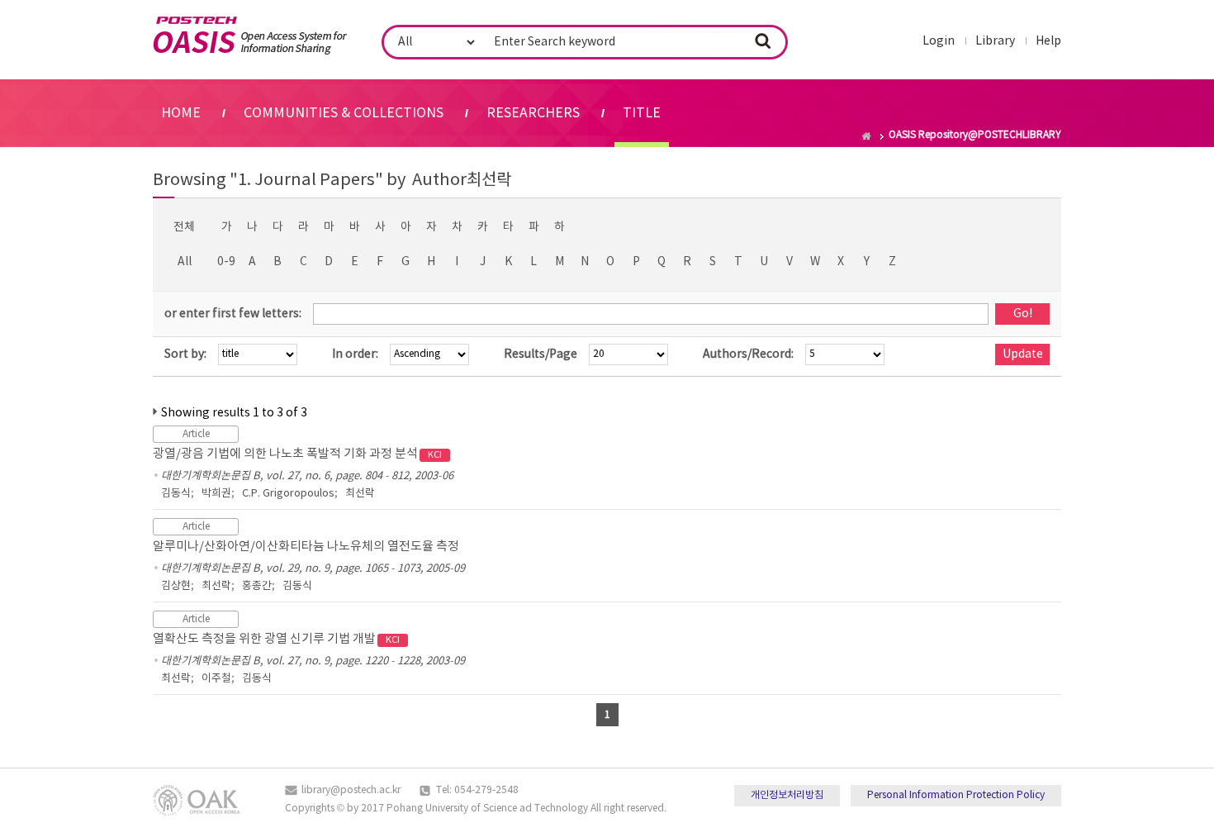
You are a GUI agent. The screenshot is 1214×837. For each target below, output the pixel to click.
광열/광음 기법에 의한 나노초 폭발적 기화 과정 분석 (297, 454)
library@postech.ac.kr (351, 790)
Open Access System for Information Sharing (250, 36)
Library (995, 41)
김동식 (176, 493)
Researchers (533, 113)
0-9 (226, 262)
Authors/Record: (748, 354)
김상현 (176, 586)
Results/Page (540, 354)
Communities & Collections (343, 113)
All (185, 262)
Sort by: (185, 354)
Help (1048, 41)
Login (938, 41)
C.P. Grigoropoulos (288, 493)
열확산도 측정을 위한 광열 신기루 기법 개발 (276, 639)
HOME (181, 113)
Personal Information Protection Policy (956, 795)
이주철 (216, 679)
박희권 (216, 493)
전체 (184, 227)
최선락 (360, 493)
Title (642, 113)
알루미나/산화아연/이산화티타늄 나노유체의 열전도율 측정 (306, 547)
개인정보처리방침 (787, 795)
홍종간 (257, 586)
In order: (355, 354)
